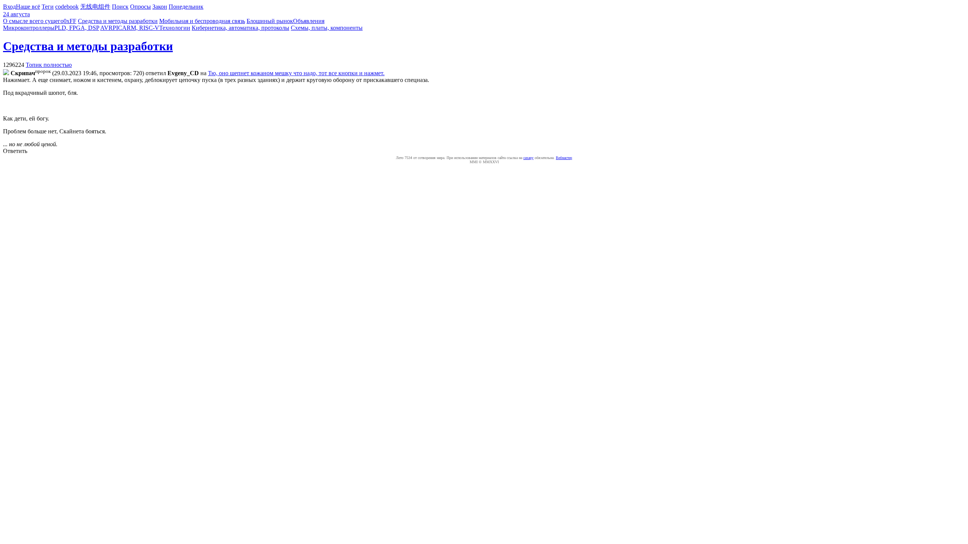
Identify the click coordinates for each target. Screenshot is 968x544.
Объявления (308, 21)
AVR (106, 28)
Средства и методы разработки (118, 21)
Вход (9, 6)
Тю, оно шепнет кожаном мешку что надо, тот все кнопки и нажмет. (296, 73)
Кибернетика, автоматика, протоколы (240, 28)
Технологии (174, 28)
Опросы (140, 6)
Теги (48, 6)
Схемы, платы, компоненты (327, 28)
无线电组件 (95, 6)
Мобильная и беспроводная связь (202, 21)
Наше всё (28, 6)
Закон (159, 6)
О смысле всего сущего (33, 21)
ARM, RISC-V (140, 28)
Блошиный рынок (270, 21)
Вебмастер (564, 158)
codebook (67, 6)
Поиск (120, 6)
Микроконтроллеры (28, 28)
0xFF (70, 21)
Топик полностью (49, 65)
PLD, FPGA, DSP (76, 28)
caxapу (528, 158)
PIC (117, 28)
